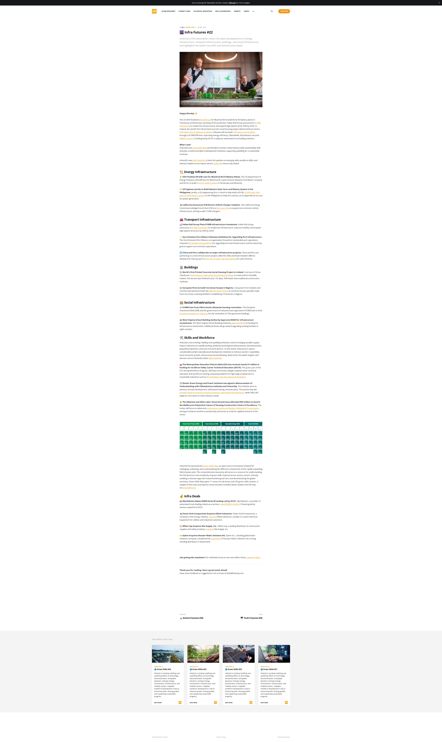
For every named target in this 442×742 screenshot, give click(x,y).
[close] (439, 3)
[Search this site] (271, 11)
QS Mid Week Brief (168, 11)
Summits (237, 11)
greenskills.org (188, 487)
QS (183, 27)
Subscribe (284, 11)
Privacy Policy (221, 737)
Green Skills (191, 27)
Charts (246, 11)
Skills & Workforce (223, 11)
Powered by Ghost (283, 737)
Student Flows (184, 11)
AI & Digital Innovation (203, 11)
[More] (253, 11)
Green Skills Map (210, 466)
